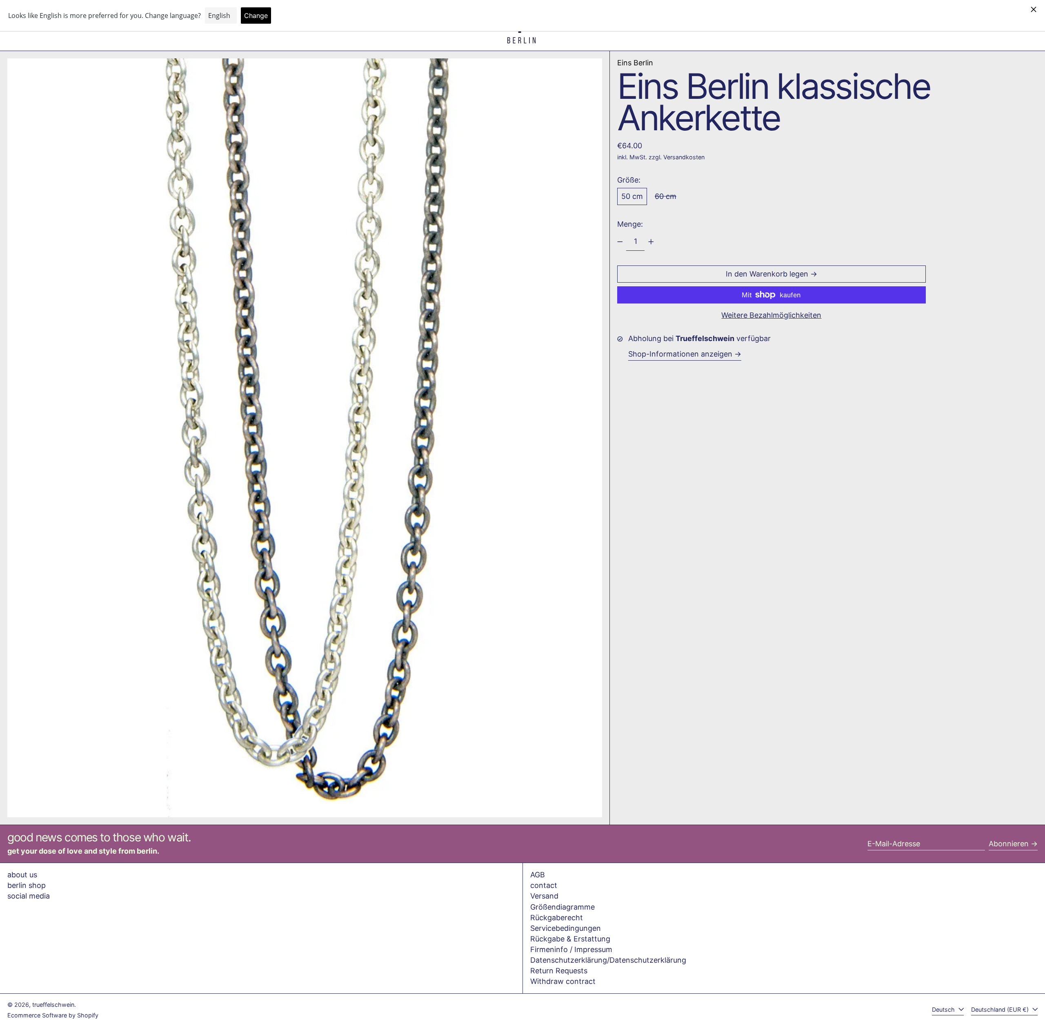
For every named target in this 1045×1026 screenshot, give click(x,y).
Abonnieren (1009, 843)
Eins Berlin (635, 62)
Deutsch (944, 1009)
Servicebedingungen (565, 928)
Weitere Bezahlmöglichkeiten (771, 315)
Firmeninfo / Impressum (571, 949)
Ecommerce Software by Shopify (52, 1015)
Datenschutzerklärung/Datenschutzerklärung (608, 960)
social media (28, 896)
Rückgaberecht (556, 917)
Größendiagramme (562, 907)
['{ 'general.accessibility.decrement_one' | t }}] (620, 241)
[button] (304, 438)
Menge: (630, 224)
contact (543, 885)
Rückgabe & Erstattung (570, 939)
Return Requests (558, 970)
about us (22, 874)
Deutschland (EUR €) (1000, 1009)
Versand (544, 896)
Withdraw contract (563, 981)
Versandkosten (684, 157)
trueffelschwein (53, 1004)
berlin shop (26, 885)
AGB (537, 874)
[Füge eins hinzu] (651, 241)
